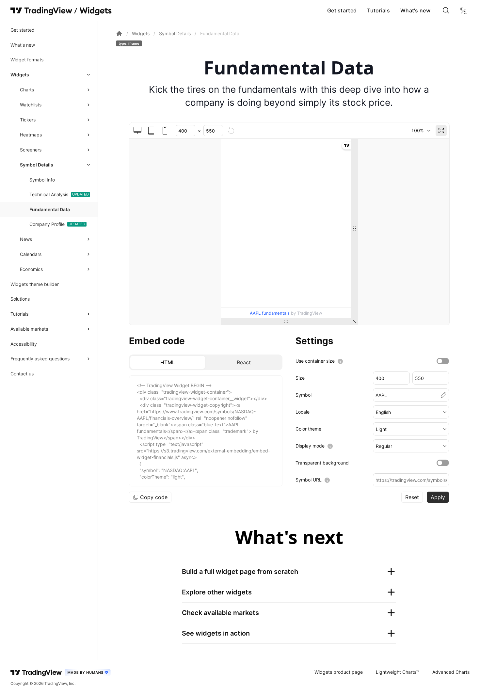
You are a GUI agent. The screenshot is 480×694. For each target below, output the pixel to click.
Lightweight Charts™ (397, 672)
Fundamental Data (49, 209)
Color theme (308, 429)
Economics (31, 269)
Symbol (304, 395)
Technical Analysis (48, 194)
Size (300, 378)
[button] (411, 411)
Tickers (28, 119)
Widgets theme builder (34, 284)
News (26, 239)
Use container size (315, 361)
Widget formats (26, 59)
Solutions (20, 299)
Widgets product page (338, 672)
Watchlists (30, 104)
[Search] (446, 10)
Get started (342, 10)
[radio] (167, 362)
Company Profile (47, 224)
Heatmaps (31, 134)
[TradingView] (41, 10)
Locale (303, 412)
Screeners (30, 149)
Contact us (22, 373)
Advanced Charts (451, 672)
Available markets (29, 329)
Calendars (30, 254)
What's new (415, 10)
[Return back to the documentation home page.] (119, 33)
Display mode (310, 446)
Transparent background (322, 462)
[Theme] (463, 10)
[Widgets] (95, 11)
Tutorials (378, 10)
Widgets (19, 74)
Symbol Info (42, 179)
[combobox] (420, 130)
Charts (27, 89)
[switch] (443, 361)
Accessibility (23, 344)
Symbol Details (36, 164)
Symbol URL (309, 479)
